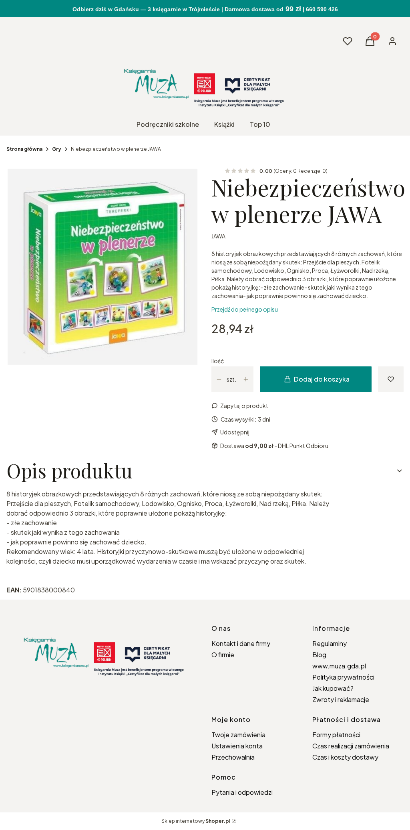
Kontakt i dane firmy (240, 643)
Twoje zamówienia (238, 734)
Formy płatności (336, 734)
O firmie (222, 654)
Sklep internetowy (195, 821)
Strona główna (24, 149)
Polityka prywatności (343, 677)
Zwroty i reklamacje (340, 699)
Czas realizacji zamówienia (350, 746)
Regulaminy (329, 643)
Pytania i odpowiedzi (242, 792)
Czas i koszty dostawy (345, 757)
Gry (56, 149)
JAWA (218, 236)
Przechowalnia (233, 757)
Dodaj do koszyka (322, 379)
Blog (319, 654)
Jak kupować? (333, 688)
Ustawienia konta (237, 746)
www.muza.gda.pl (339, 666)
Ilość (217, 360)
